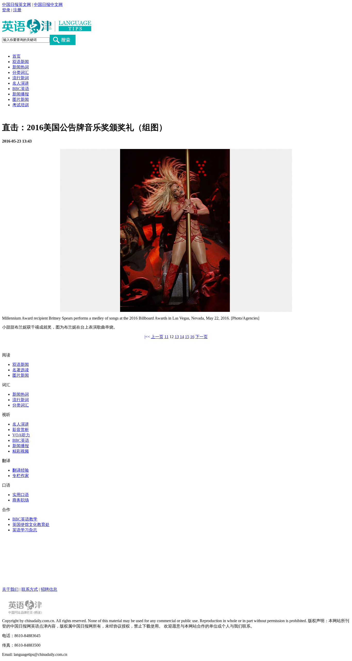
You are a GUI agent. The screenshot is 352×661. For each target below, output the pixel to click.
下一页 (201, 336)
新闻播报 (20, 94)
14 (182, 336)
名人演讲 (20, 83)
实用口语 (20, 494)
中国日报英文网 (16, 4)
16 (192, 336)
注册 (17, 10)
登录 (6, 10)
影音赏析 (20, 429)
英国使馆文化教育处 (30, 524)
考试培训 (20, 105)
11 (166, 336)
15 (187, 336)
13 (177, 336)
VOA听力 (21, 435)
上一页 (157, 336)
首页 (16, 56)
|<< (147, 336)
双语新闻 (20, 61)
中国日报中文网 (48, 4)
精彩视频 (20, 451)
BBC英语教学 (24, 519)
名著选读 (20, 370)
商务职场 (20, 500)
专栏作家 (20, 475)
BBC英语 (20, 88)
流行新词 (20, 78)
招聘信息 (49, 589)
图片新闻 (20, 99)
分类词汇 (20, 72)
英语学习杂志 (24, 530)
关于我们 (10, 589)
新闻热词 (20, 67)
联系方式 (29, 589)
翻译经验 (20, 470)
